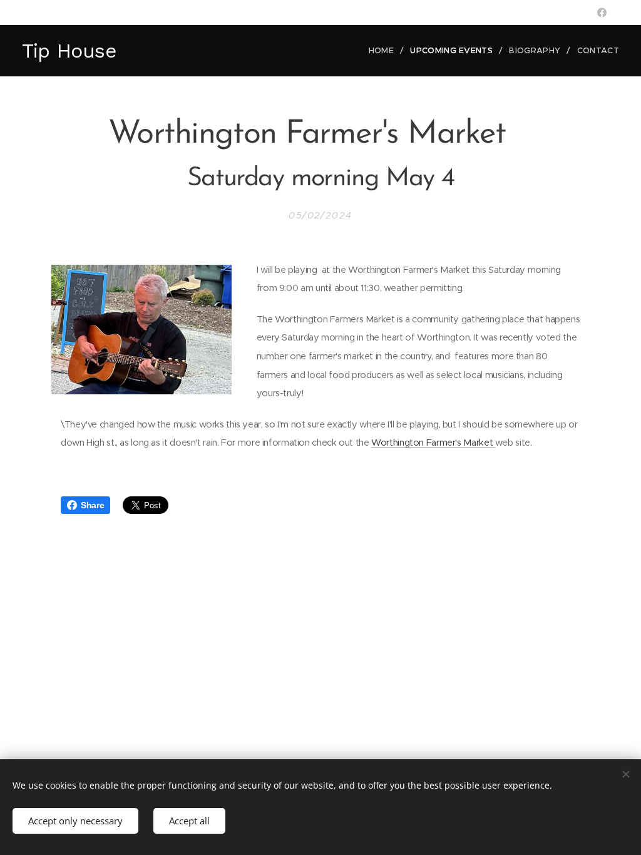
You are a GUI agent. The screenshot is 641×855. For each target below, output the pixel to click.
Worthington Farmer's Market (433, 442)
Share (92, 505)
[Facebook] (602, 12)
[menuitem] (385, 50)
